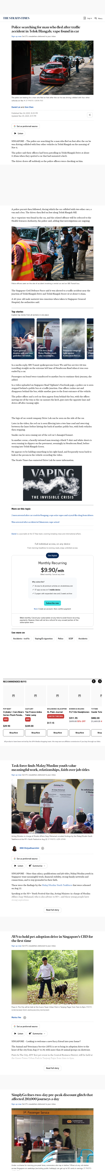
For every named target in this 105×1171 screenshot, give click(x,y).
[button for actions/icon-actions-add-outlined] (42, 848)
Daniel (14, 534)
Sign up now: (17, 36)
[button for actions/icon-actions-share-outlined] (89, 114)
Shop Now (13, 733)
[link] (16, 18)
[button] (87, 18)
